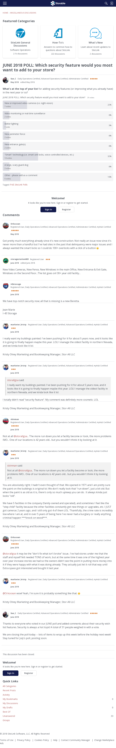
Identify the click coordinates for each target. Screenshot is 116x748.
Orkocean (15, 224)
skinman (15, 419)
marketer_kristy (18, 324)
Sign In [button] (48, 209)
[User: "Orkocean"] (6, 226)
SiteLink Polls (21, 184)
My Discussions (10, 703)
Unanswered (58, 716)
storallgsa (13, 380)
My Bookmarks (58, 699)
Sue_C (13, 78)
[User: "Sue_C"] (6, 80)
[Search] (106, 3)
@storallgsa (20, 436)
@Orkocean (9, 593)
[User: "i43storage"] (6, 286)
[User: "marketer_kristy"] (6, 326)
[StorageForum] (58, 3)
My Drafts (58, 707)
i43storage (16, 284)
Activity (6, 694)
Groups (6, 720)
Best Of (6, 711)
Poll (12, 184)
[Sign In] (111, 3)
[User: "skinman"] (6, 421)
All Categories (9, 686)
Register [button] (66, 209)
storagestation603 (20, 259)
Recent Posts (9, 690)
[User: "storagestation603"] (6, 261)
